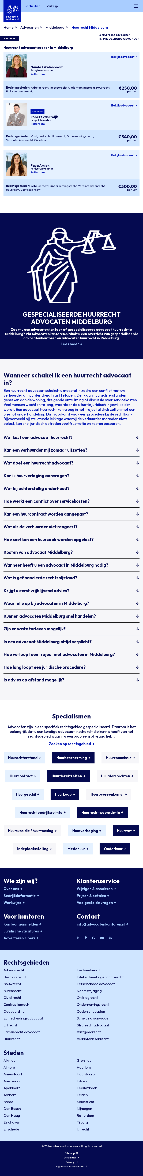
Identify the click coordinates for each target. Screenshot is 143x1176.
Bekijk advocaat (122, 57)
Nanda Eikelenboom (47, 67)
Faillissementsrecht (19, 91)
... (34, 91)
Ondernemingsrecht (81, 87)
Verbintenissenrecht (19, 140)
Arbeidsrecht (39, 87)
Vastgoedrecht (41, 136)
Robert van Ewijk (44, 117)
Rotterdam (38, 74)
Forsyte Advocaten (42, 70)
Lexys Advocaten (41, 120)
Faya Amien (40, 165)
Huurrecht (102, 87)
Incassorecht (58, 87)
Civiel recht (41, 140)
